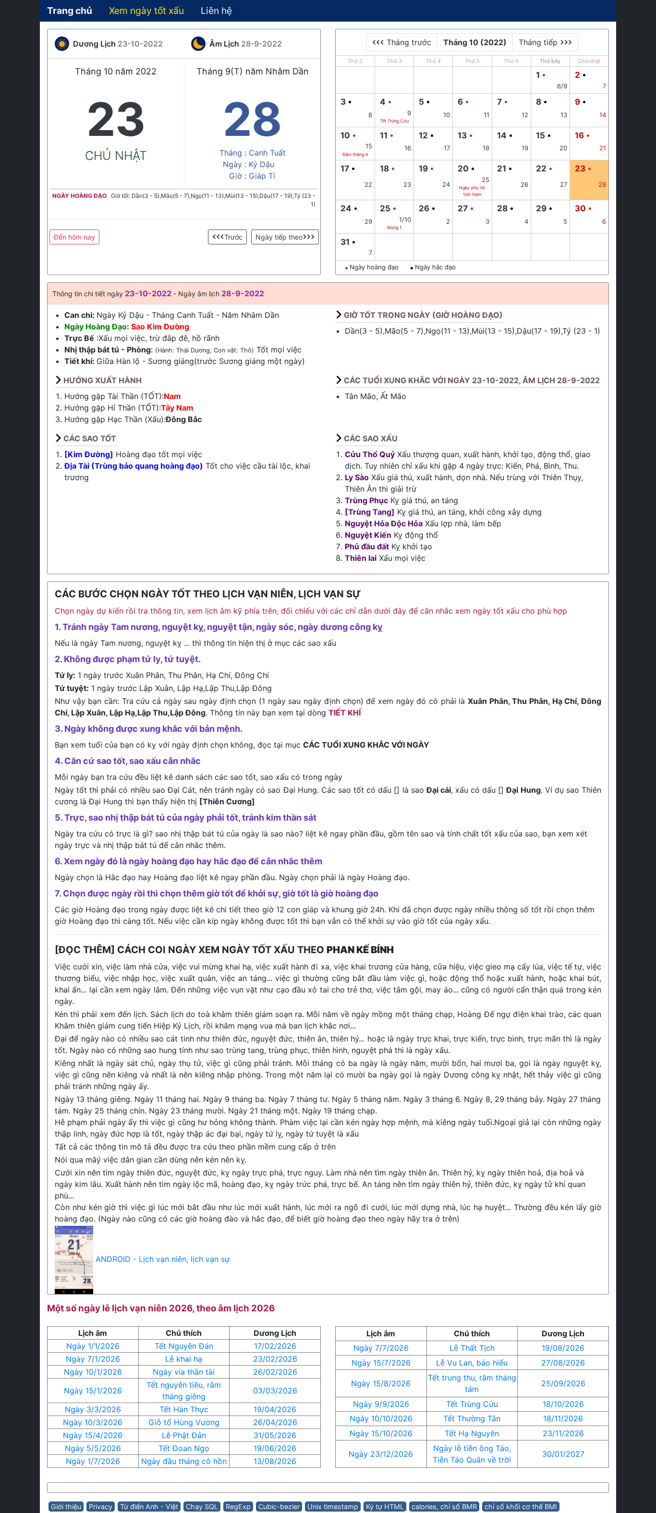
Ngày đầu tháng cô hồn (184, 1461)
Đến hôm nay (74, 237)
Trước (233, 237)
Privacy (100, 1506)
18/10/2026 (563, 1404)
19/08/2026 (563, 1348)
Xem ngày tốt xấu (146, 10)
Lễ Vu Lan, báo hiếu (472, 1363)
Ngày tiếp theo (279, 237)
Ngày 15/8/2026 (381, 1383)
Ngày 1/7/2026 (93, 1461)
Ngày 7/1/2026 (93, 1359)
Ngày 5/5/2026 (93, 1448)
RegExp (238, 1506)
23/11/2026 (563, 1433)
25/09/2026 (563, 1383)
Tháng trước (407, 42)
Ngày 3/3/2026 (93, 1409)
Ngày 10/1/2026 (93, 1372)
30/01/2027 (563, 1454)
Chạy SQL (202, 1506)
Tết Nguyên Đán (184, 1346)
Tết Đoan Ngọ (183, 1448)
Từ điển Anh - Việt (149, 1506)
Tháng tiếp (539, 42)
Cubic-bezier (279, 1506)
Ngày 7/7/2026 (381, 1348)
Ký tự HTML (385, 1506)
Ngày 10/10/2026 (381, 1418)
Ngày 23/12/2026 (381, 1454)
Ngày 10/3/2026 (92, 1422)
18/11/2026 (563, 1418)
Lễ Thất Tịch (472, 1348)
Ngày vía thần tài (184, 1372)
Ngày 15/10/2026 (381, 1433)
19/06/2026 (275, 1448)
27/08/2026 (563, 1363)
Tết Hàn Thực (183, 1409)
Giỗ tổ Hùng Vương (183, 1422)
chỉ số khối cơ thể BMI (521, 1506)
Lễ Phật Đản (184, 1435)
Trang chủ (69, 10)
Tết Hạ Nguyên (472, 1433)
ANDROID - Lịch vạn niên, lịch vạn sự (163, 1259)
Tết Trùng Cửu (472, 1404)
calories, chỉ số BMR (444, 1506)
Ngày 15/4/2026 (92, 1435)
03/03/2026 (275, 1390)
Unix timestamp (332, 1506)
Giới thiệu (66, 1506)
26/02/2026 (275, 1372)
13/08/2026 (275, 1461)
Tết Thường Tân (471, 1418)
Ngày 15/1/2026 (93, 1390)
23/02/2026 (275, 1359)
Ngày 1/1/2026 (93, 1346)
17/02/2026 (275, 1346)
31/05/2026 (275, 1435)
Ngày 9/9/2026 (381, 1404)
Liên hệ (216, 10)
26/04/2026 (275, 1422)
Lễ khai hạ (183, 1359)
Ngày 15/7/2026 (381, 1363)
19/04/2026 (275, 1409)
